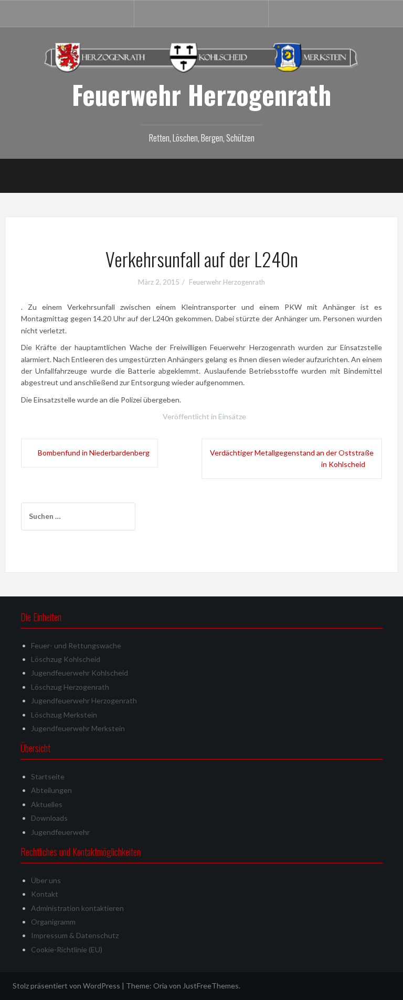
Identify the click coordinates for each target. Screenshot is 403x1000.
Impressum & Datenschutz (75, 935)
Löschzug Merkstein (64, 714)
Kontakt (44, 893)
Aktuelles (46, 804)
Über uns (46, 880)
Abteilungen (51, 790)
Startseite (48, 776)
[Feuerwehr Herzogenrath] (201, 56)
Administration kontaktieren (77, 908)
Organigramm (53, 921)
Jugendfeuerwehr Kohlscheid (79, 672)
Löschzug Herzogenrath (70, 686)
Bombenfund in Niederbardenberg (94, 452)
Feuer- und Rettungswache (76, 645)
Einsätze (232, 416)
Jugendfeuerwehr (60, 832)
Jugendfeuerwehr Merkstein (78, 728)
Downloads (49, 817)
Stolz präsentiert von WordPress (66, 985)
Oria (160, 985)
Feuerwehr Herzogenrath (201, 94)
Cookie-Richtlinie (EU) (66, 949)
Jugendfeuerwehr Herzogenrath (84, 700)
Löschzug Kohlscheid (65, 659)
